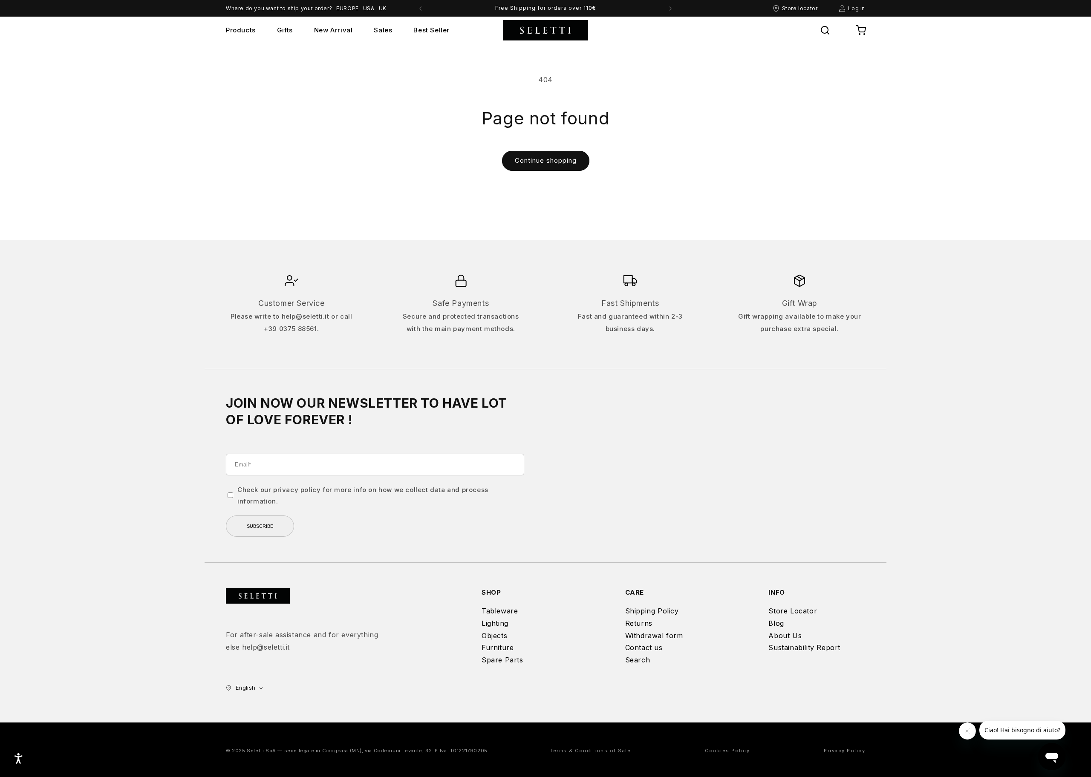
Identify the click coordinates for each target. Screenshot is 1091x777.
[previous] (420, 8)
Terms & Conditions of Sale (590, 751)
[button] (825, 30)
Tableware (500, 611)
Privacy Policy (844, 751)
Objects (494, 635)
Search (637, 660)
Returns (638, 623)
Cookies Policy (727, 751)
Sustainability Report (804, 647)
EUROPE (347, 8)
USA (369, 8)
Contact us (644, 647)
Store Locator (792, 611)
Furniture (498, 647)
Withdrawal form (654, 635)
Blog (776, 623)
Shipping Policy (652, 611)
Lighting (495, 623)
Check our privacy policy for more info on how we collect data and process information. (362, 495)
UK (383, 8)
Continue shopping (546, 160)
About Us (785, 635)
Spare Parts (502, 660)
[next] (670, 8)
